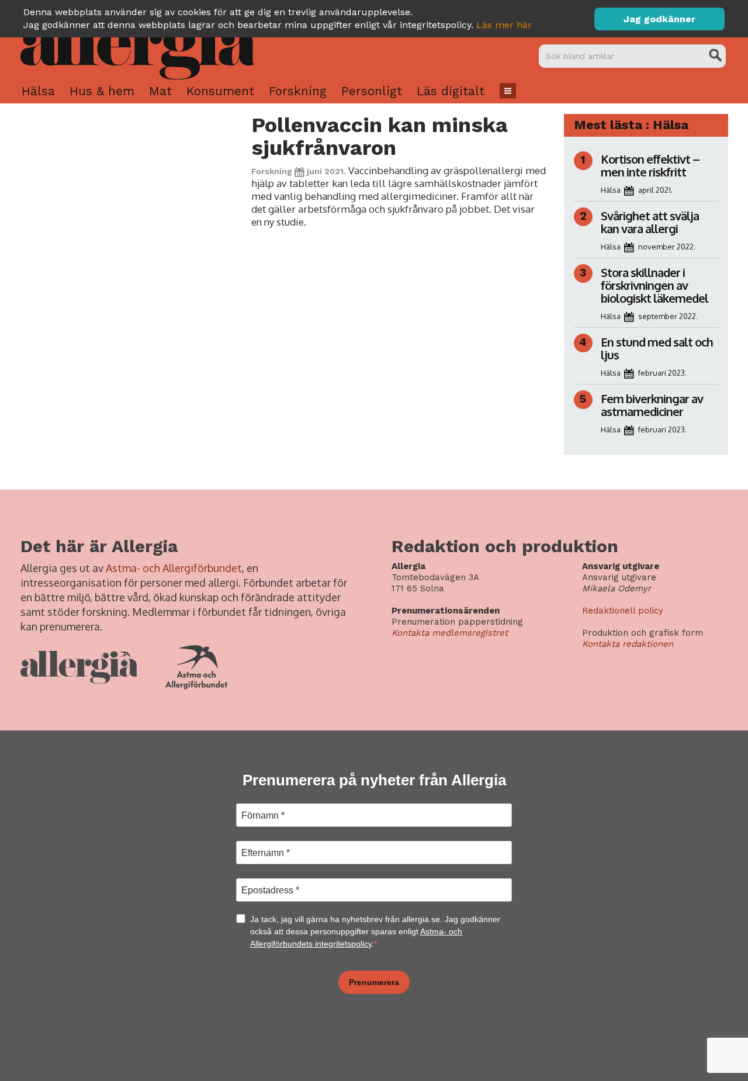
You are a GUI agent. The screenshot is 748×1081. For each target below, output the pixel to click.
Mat (160, 91)
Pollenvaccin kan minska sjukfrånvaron (379, 136)
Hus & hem (102, 91)
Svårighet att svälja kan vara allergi (650, 222)
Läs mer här (504, 24)
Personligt (371, 91)
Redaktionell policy (622, 610)
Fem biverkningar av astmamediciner (652, 405)
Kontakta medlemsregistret (450, 633)
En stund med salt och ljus (657, 348)
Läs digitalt (450, 91)
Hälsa (38, 91)
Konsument (220, 91)
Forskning (298, 91)
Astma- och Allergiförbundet (174, 568)
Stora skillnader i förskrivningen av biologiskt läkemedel (654, 285)
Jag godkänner (659, 19)
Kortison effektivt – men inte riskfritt (650, 165)
